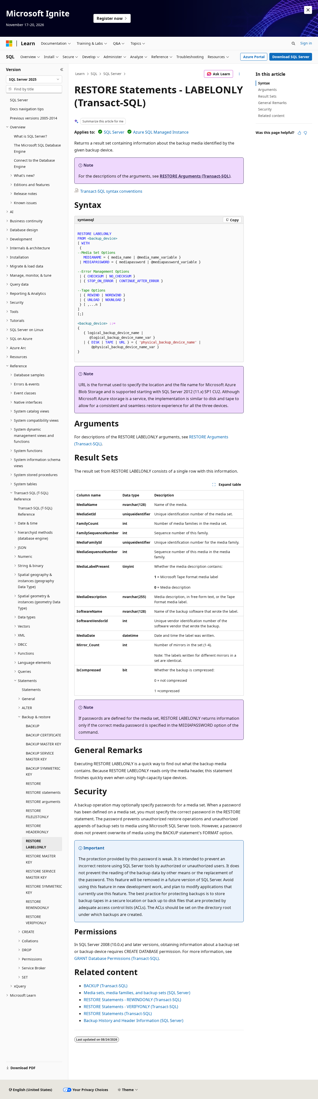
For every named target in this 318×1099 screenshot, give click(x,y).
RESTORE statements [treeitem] (43, 792)
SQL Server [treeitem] (19, 100)
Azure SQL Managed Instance (161, 132)
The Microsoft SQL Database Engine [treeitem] (37, 148)
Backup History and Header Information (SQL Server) (133, 1020)
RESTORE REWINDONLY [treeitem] (37, 904)
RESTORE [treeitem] (33, 783)
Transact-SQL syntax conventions (111, 191)
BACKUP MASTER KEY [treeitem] (43, 744)
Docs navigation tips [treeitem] (27, 109)
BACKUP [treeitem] (32, 725)
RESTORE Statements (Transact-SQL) (118, 1013)
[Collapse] (61, 70)
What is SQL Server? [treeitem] (30, 136)
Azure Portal (254, 56)
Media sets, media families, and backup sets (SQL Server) (137, 992)
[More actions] (239, 74)
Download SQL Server (290, 56)
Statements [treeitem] (31, 689)
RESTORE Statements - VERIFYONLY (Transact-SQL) (131, 1006)
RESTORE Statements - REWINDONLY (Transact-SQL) (132, 999)
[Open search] (293, 43)
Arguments (267, 89)
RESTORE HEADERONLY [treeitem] (37, 828)
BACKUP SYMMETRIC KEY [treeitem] (43, 771)
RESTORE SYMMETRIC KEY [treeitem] (44, 889)
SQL (94, 73)
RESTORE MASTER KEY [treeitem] (41, 859)
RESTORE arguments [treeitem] (43, 801)
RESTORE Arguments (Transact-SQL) (195, 176)
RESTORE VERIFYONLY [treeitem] (36, 919)
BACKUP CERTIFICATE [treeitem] (43, 735)
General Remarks (272, 102)
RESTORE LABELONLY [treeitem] (36, 843)
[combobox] (34, 79)
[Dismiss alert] (308, 10)
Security (265, 109)
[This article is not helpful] (305, 133)
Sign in (306, 43)
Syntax (264, 83)
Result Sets (267, 96)
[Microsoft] (9, 43)
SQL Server (112, 73)
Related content (271, 115)
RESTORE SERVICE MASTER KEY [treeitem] (41, 874)
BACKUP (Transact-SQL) (105, 985)
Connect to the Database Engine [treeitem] (34, 163)
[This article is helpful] (299, 133)
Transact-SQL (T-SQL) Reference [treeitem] (35, 511)
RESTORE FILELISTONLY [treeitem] (37, 813)
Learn (80, 73)
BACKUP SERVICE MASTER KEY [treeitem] (40, 756)
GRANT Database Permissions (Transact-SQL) (116, 958)
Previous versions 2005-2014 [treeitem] (33, 118)
